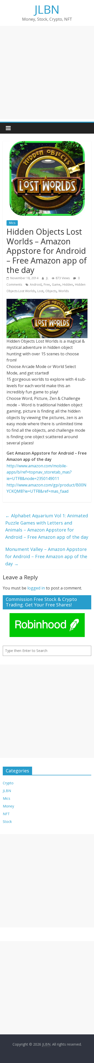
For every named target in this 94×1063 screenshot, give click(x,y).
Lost (40, 291)
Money (8, 806)
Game (56, 284)
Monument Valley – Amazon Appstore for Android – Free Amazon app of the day (46, 556)
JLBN (47, 9)
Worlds (63, 291)
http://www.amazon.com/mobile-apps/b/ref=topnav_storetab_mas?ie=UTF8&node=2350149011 (39, 472)
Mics (12, 223)
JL (47, 278)
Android (36, 284)
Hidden (67, 284)
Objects (50, 291)
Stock (7, 821)
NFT (6, 813)
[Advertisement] (47, 72)
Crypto (8, 783)
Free (47, 284)
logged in (36, 588)
